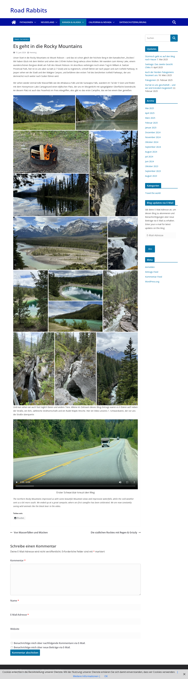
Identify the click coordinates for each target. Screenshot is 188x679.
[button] (34, 22)
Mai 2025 (149, 108)
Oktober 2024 (151, 142)
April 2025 (150, 113)
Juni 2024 (149, 161)
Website (14, 628)
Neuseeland (47, 22)
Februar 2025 (151, 122)
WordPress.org (152, 281)
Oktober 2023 (151, 166)
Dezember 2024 (152, 132)
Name (14, 600)
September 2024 (153, 147)
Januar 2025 (150, 127)
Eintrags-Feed (151, 271)
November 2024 (153, 137)
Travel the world (21, 39)
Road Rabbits (28, 10)
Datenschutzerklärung (132, 22)
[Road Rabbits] (13, 22)
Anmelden (150, 267)
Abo (150, 248)
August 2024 (151, 151)
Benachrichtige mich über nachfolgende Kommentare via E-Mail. (49, 643)
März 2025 (150, 117)
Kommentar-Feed (153, 276)
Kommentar (18, 560)
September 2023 (153, 171)
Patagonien (26, 22)
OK (106, 676)
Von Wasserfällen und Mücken (31, 532)
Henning (33, 52)
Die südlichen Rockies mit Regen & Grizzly (114, 532)
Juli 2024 (149, 156)
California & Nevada (100, 22)
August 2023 (151, 176)
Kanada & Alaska (71, 22)
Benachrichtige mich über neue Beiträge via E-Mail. (42, 647)
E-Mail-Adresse (19, 614)
